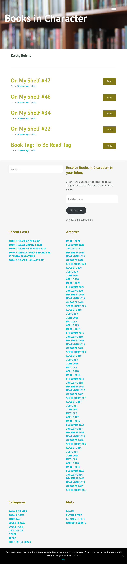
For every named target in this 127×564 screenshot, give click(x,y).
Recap (12, 538)
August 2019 (74, 310)
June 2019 (72, 317)
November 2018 (75, 344)
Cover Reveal (17, 523)
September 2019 (76, 306)
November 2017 (75, 390)
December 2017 (75, 386)
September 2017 (76, 398)
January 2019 (74, 336)
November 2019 (75, 298)
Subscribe (76, 210)
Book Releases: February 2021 (27, 248)
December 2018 (75, 340)
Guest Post (16, 526)
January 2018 (74, 382)
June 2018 (72, 363)
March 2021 (73, 241)
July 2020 (72, 271)
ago (23, 86)
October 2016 (74, 440)
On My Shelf (16, 530)
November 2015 (75, 482)
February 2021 (75, 245)
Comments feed (75, 519)
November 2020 (75, 256)
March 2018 (73, 375)
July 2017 (72, 405)
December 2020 (75, 252)
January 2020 (74, 291)
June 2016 (72, 455)
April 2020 (72, 279)
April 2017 (72, 417)
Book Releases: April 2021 (25, 241)
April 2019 (72, 325)
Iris (33, 86)
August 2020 (74, 267)
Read (109, 81)
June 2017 (72, 409)
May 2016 (71, 459)
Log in (70, 511)
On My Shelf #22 (31, 128)
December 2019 (75, 294)
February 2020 (75, 287)
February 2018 (75, 379)
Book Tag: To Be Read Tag (41, 144)
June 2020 (72, 275)
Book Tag (14, 519)
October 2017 (74, 394)
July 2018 (72, 359)
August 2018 (74, 356)
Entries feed (74, 515)
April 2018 (72, 371)
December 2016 (75, 432)
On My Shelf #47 (31, 80)
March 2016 (73, 467)
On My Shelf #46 (31, 96)
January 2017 (74, 428)
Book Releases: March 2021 (25, 245)
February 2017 (75, 425)
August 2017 (74, 401)
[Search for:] (36, 169)
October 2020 (74, 260)
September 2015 (76, 490)
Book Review (16, 515)
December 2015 (75, 478)
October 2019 (74, 302)
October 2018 (74, 348)
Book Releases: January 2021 (27, 260)
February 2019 (75, 333)
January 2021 (74, 248)
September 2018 (76, 352)
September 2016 (76, 444)
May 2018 (71, 367)
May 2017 (71, 413)
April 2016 (72, 463)
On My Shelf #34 (31, 112)
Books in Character (46, 17)
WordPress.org (76, 523)
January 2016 (74, 474)
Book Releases (18, 511)
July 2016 (72, 451)
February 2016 (75, 471)
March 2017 (73, 421)
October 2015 (74, 486)
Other (13, 534)
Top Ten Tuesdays (20, 542)
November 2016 (75, 436)
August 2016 (74, 447)
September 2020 (76, 264)
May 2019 (71, 321)
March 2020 (73, 283)
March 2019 (73, 329)
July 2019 (72, 313)
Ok (63, 559)
